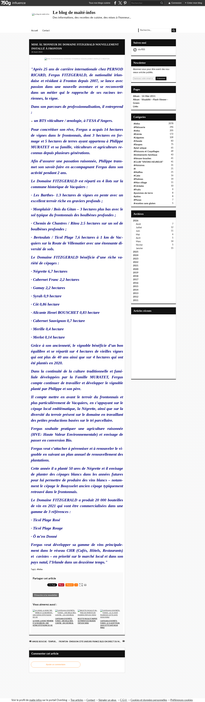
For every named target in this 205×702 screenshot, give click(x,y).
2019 (135, 273)
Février (139, 245)
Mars (138, 241)
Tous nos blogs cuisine (99, 3)
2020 (135, 269)
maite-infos (35, 700)
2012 (135, 297)
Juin (138, 231)
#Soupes (138, 144)
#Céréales (139, 186)
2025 (135, 252)
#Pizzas (137, 200)
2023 (135, 259)
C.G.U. (123, 700)
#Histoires (139, 165)
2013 (135, 293)
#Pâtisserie (139, 127)
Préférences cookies (181, 700)
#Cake (137, 176)
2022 (135, 262)
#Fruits (137, 190)
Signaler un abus (107, 700)
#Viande (138, 141)
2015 (135, 286)
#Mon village (140, 183)
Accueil (34, 31)
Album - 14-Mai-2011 (144, 96)
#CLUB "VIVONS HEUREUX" (148, 162)
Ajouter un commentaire (55, 665)
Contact (46, 31)
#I (135, 169)
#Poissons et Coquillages (146, 151)
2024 (135, 255)
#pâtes (137, 196)
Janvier (139, 248)
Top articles (77, 700)
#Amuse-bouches (142, 158)
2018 (135, 276)
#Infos (40, 569)
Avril (138, 238)
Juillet (139, 227)
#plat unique (140, 148)
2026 (135, 221)
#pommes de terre (143, 193)
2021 (135, 266)
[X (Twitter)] (120, 3)
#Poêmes (138, 179)
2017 (135, 279)
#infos (137, 131)
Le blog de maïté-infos (74, 12)
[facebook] (115, 3)
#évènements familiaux (145, 155)
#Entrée (138, 134)
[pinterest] (125, 3)
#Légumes (139, 138)
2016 (135, 283)
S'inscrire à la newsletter (45, 595)
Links (135, 106)
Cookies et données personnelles (149, 700)
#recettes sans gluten (144, 203)
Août (138, 224)
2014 (135, 290)
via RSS (141, 49)
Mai (138, 235)
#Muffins (138, 172)
